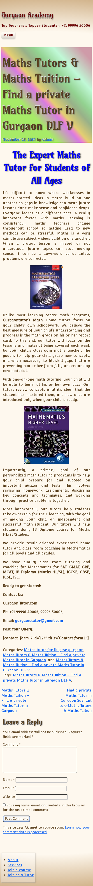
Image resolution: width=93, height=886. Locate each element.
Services (15, 865)
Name (9, 780)
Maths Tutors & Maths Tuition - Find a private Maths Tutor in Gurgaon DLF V (43, 665)
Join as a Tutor (21, 875)
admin (47, 139)
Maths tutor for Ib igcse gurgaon (53, 650)
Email (8, 788)
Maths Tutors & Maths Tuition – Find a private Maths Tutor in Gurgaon (15, 700)
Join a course (19, 870)
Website (9, 796)
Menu (8, 35)
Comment (12, 744)
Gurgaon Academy (27, 15)
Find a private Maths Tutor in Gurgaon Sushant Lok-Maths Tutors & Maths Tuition (75, 700)
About (13, 860)
